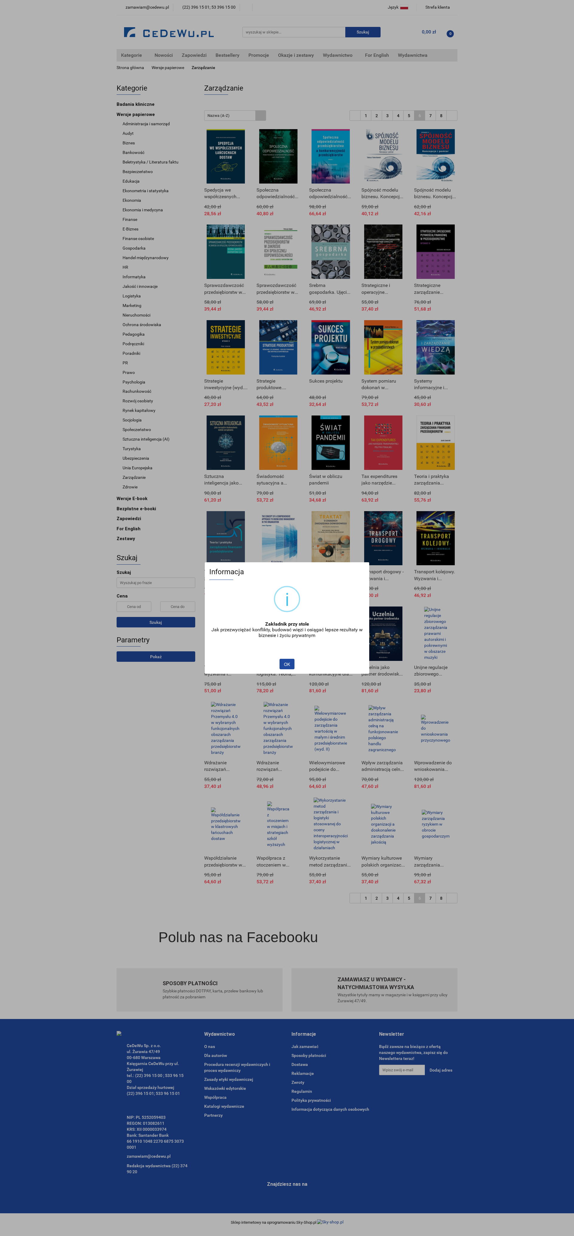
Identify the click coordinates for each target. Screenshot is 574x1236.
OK (287, 664)
